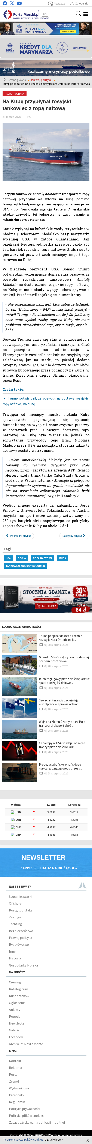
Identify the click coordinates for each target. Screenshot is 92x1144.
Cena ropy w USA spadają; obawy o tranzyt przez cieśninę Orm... (62, 745)
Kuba (62, 558)
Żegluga (15, 917)
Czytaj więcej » (54, 1139)
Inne (12, 951)
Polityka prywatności (24, 1109)
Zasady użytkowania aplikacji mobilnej (37, 1122)
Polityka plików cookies (26, 1115)
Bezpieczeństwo (21, 931)
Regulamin (17, 1102)
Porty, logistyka (20, 910)
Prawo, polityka (20, 937)
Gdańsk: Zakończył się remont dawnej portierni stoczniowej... (64, 659)
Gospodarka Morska (23, 965)
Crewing (15, 982)
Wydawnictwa (19, 1088)
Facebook (16, 1037)
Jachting (15, 924)
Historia (15, 958)
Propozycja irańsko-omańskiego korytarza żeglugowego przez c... (60, 766)
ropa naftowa (42, 558)
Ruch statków (19, 996)
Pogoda (14, 1016)
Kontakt (15, 1061)
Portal (14, 1074)
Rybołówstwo (19, 944)
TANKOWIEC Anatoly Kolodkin (25, 565)
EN (45, 13)
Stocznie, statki (20, 896)
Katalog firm (18, 989)
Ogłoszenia (17, 1003)
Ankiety (14, 1009)
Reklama (15, 1067)
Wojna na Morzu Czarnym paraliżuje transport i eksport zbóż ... (62, 724)
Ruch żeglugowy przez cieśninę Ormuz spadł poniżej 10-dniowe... (64, 681)
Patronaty (16, 1095)
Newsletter (17, 1023)
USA (8, 558)
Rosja (22, 558)
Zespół (14, 1081)
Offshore (15, 903)
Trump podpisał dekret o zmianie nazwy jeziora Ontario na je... (60, 638)
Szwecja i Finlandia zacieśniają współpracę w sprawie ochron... (59, 702)
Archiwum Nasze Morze (26, 1044)
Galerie (14, 1030)
